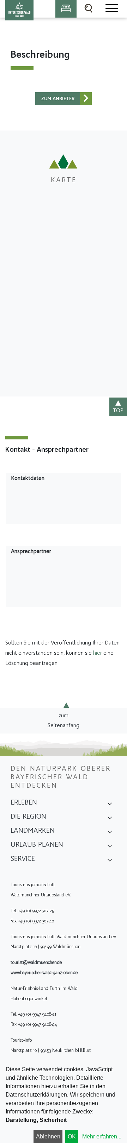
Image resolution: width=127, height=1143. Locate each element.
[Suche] (88, 9)
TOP (118, 410)
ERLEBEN (24, 802)
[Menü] (111, 9)
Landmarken (33, 830)
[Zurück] (86, 98)
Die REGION (28, 816)
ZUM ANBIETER (57, 99)
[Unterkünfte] (66, 9)
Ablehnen (48, 1136)
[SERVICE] (109, 861)
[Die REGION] (109, 818)
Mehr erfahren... (101, 1136)
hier (97, 652)
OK (72, 1136)
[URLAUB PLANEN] (109, 846)
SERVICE (23, 858)
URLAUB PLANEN (37, 844)
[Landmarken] (109, 832)
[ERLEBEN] (109, 804)
